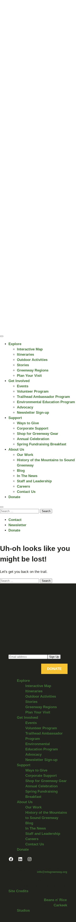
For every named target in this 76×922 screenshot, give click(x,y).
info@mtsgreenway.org (52, 871)
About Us (16, 449)
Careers (23, 486)
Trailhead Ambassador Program (43, 397)
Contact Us (26, 492)
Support (15, 418)
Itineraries (25, 355)
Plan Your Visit (29, 376)
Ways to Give (28, 423)
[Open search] (1, 507)
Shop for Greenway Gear (37, 434)
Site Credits (18, 891)
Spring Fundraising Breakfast (41, 444)
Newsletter (17, 525)
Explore (14, 344)
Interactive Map (30, 349)
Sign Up (54, 656)
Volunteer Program (33, 391)
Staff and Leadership (34, 481)
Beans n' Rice (55, 900)
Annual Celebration (33, 439)
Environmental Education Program (46, 402)
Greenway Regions (32, 370)
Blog (21, 471)
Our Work (25, 455)
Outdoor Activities (32, 360)
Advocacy (25, 407)
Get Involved (19, 381)
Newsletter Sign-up (33, 413)
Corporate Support (32, 428)
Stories (23, 365)
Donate (14, 497)
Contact (15, 520)
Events (22, 386)
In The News (27, 476)
